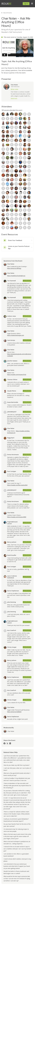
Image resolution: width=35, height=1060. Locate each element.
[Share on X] (7, 743)
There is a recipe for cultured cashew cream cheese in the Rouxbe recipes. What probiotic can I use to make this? (17, 814)
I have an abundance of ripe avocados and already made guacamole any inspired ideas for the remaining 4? (17, 785)
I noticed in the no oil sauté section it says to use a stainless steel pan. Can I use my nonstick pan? (17, 849)
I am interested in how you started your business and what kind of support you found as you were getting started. (17, 866)
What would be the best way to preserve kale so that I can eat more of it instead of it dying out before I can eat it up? (17, 878)
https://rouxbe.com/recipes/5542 (16, 374)
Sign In (26, 3)
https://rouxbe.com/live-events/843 (17, 485)
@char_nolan (14, 89)
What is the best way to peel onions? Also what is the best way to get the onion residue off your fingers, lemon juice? (17, 836)
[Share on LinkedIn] (10, 743)
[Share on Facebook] (4, 743)
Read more (14, 98)
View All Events (7, 13)
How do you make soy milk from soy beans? (16, 765)
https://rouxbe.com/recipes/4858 (16, 517)
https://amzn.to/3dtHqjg (14, 268)
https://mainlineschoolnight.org (16, 276)
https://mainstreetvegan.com (15, 335)
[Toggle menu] (32, 3)
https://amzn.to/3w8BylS (14, 712)
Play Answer (28, 280)
